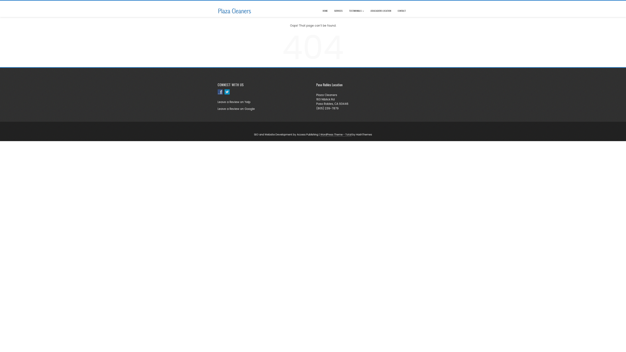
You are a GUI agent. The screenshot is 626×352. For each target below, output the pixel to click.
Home (325, 10)
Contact (402, 10)
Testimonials (355, 10)
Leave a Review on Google (236, 109)
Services (338, 10)
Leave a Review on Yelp (234, 102)
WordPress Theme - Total (336, 134)
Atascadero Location (381, 10)
